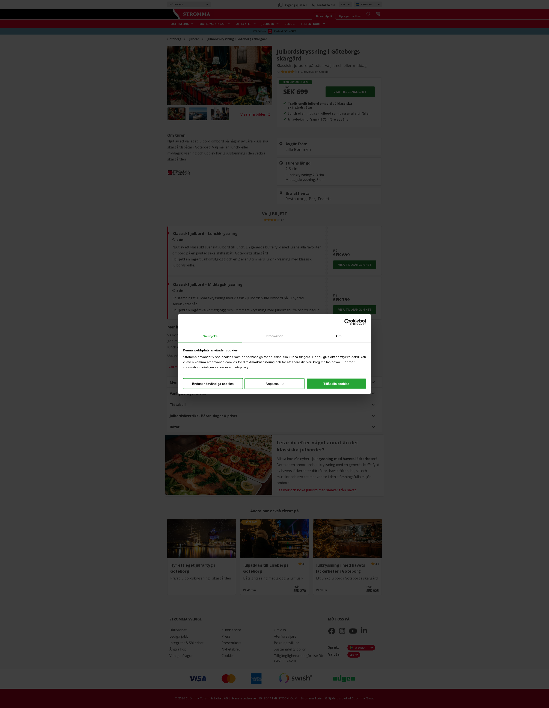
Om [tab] (338, 336)
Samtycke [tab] (210, 336)
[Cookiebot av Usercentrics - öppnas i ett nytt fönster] (347, 322)
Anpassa (272, 383)
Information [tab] (274, 336)
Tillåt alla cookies (336, 383)
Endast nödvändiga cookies (213, 383)
